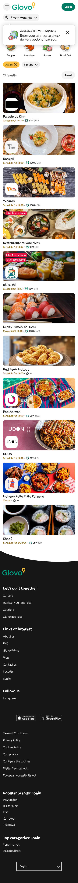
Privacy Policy (11, 740)
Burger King (10, 806)
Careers (8, 595)
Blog (6, 657)
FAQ (5, 643)
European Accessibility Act (19, 775)
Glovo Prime (11, 650)
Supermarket (11, 844)
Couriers (8, 609)
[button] (11, 48)
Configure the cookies (16, 761)
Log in (7, 678)
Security (8, 671)
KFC (5, 812)
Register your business (17, 602)
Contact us (9, 664)
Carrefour (9, 818)
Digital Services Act (15, 768)
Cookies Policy (12, 747)
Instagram (9, 698)
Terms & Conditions (15, 733)
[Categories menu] (7, 7)
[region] (39, 48)
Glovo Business (12, 616)
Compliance (10, 754)
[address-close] (67, 32)
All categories (11, 850)
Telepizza (9, 824)
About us (8, 636)
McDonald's (10, 799)
